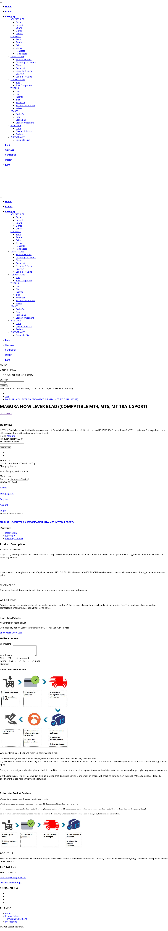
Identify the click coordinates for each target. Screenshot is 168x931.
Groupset (20, 68)
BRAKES (14, 111)
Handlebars (21, 53)
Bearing (20, 73)
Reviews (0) (10, 535)
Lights (19, 30)
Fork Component (24, 85)
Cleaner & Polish (24, 131)
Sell (7, 396)
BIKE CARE (15, 125)
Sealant (19, 134)
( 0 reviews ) (6, 413)
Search (3, 386)
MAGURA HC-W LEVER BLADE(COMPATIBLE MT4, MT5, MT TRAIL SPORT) (41, 399)
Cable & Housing (24, 76)
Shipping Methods (14, 538)
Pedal (18, 39)
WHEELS (14, 88)
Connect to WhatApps (11, 882)
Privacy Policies (12, 916)
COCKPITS (15, 36)
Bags (18, 22)
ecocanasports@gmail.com (13, 877)
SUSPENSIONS (17, 79)
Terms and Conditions (16, 918)
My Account (11, 921)
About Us (9, 913)
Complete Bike (23, 140)
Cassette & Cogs (24, 71)
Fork (18, 82)
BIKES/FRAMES (17, 137)
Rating (3, 660)
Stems (19, 48)
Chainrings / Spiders (26, 62)
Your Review (6, 655)
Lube (18, 128)
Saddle (19, 42)
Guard (19, 27)
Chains (19, 65)
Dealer (8, 159)
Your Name (5, 643)
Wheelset (20, 102)
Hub (18, 91)
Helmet (19, 25)
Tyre (18, 99)
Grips (18, 45)
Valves (19, 108)
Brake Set (20, 114)
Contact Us (10, 154)
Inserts (19, 96)
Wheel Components (25, 105)
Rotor (18, 117)
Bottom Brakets (24, 59)
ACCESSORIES (17, 19)
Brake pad (21, 119)
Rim (17, 94)
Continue (4, 664)
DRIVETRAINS (17, 56)
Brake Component (25, 122)
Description (11, 532)
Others (19, 33)
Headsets (20, 50)
